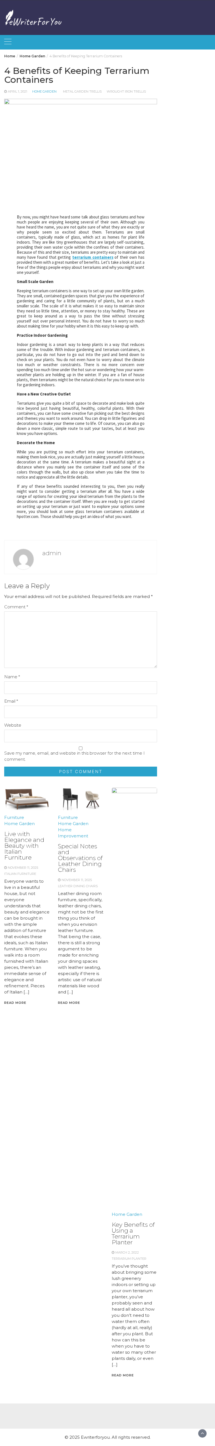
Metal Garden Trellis (82, 91)
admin (51, 553)
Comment (16, 606)
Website (12, 725)
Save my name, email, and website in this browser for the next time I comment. (74, 756)
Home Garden (44, 91)
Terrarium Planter (129, 1259)
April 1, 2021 (17, 91)
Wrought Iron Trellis (126, 91)
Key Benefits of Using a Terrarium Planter (133, 1233)
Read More (15, 1003)
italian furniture (20, 874)
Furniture (14, 817)
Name (12, 676)
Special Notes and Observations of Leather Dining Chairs (80, 858)
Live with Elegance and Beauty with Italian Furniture (24, 845)
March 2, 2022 (127, 1252)
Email (11, 701)
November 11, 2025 (23, 868)
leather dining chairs (78, 886)
